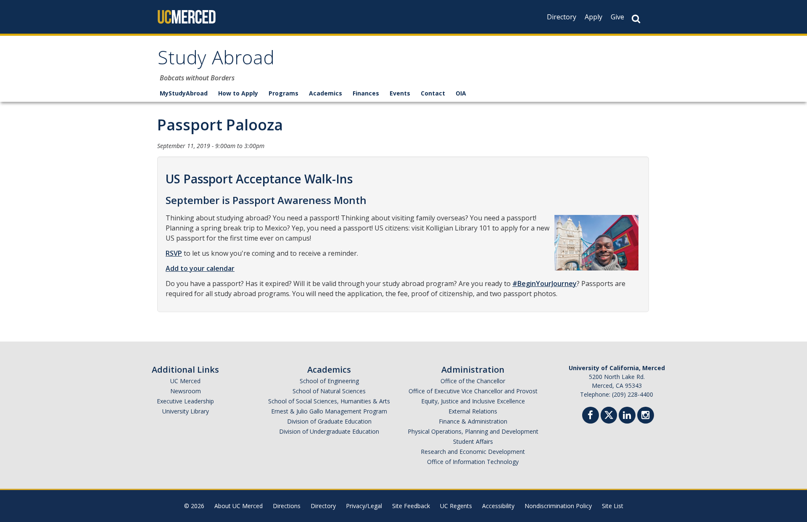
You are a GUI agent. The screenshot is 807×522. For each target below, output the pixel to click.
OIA (461, 93)
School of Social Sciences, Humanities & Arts (329, 401)
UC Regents (456, 506)
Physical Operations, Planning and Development (473, 431)
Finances (366, 93)
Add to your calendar (200, 268)
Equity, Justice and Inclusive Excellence (473, 401)
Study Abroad (216, 60)
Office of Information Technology (473, 462)
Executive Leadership (185, 401)
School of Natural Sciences (329, 391)
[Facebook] (590, 416)
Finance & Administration (473, 421)
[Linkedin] (627, 416)
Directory (561, 16)
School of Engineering (329, 381)
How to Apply (238, 93)
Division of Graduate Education (329, 421)
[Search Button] (635, 19)
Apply (593, 16)
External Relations (472, 411)
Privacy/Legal (364, 506)
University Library (185, 411)
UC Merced (185, 381)
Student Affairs (473, 441)
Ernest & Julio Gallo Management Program (329, 411)
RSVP (174, 253)
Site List (612, 506)
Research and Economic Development (473, 452)
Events (400, 93)
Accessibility (498, 506)
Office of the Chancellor (472, 381)
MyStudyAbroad (184, 93)
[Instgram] (645, 416)
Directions (287, 506)
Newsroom (185, 391)
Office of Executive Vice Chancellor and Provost (473, 391)
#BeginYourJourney (544, 283)
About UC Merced (238, 506)
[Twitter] (609, 414)
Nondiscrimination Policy (558, 506)
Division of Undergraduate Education (329, 431)
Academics (325, 93)
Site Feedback (411, 506)
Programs (283, 93)
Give (617, 16)
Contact (433, 93)
